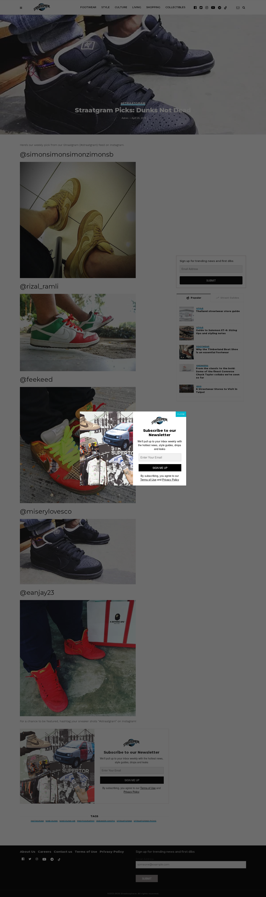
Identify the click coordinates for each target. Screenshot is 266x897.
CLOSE (181, 414)
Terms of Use (148, 479)
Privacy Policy (170, 479)
